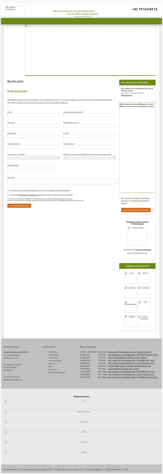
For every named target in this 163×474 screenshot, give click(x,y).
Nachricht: (11, 178)
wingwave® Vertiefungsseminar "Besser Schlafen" (130, 352)
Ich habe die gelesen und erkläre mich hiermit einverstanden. (41, 195)
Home (30, 26)
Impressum (53, 369)
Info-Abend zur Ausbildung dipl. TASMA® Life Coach (131, 360)
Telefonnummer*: (13, 144)
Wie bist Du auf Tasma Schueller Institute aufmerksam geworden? (87, 154)
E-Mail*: (66, 133)
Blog (111, 26)
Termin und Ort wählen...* (16, 154)
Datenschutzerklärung (28, 195)
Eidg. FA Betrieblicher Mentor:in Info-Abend (127, 357)
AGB (50, 367)
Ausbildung (53, 352)
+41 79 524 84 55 (145, 9)
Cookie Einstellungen (113, 469)
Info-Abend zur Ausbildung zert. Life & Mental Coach (131, 363)
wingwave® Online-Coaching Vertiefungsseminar (129, 366)
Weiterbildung (54, 355)
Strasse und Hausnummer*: (73, 112)
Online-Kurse (53, 358)
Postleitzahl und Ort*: (71, 123)
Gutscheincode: (13, 165)
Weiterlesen (126, 95)
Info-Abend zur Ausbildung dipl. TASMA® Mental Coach (133, 354)
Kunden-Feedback (143, 250)
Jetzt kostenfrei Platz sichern (136, 210)
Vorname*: (11, 123)
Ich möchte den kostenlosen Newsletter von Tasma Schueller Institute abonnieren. (40, 191)
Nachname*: (11, 133)
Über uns (52, 364)
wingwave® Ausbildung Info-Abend (123, 368)
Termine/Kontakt (55, 361)
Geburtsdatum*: (69, 144)
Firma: (9, 112)
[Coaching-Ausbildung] (15, 15)
